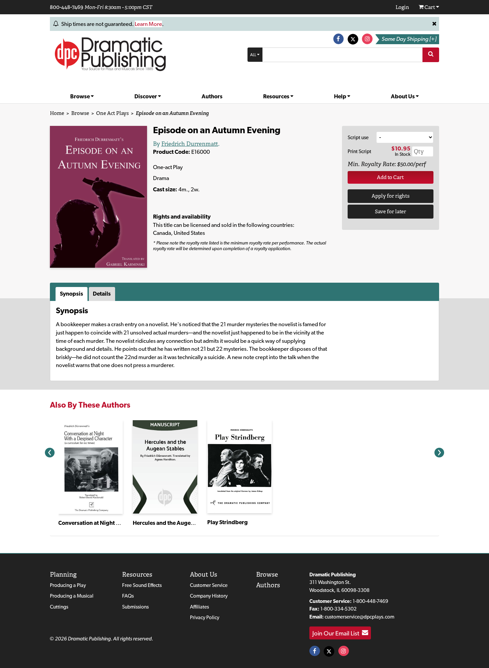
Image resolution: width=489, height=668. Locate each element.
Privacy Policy (204, 617)
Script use (358, 137)
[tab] (72, 294)
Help (340, 96)
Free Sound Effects (142, 585)
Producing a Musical (71, 596)
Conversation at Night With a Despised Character (121, 523)
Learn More (148, 24)
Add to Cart (390, 177)
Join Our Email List (337, 632)
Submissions (135, 607)
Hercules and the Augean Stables (175, 523)
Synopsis (71, 293)
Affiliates (199, 607)
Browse (80, 96)
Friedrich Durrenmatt (189, 143)
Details (102, 293)
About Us (403, 96)
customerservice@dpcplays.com (359, 617)
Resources (276, 96)
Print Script (359, 151)
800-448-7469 (66, 7)
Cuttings (59, 607)
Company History (209, 596)
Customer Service (209, 585)
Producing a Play (68, 585)
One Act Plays (112, 113)
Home (57, 113)
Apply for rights (390, 195)
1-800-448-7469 (370, 601)
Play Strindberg (227, 522)
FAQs (128, 596)
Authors (212, 96)
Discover (146, 96)
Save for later (390, 211)
